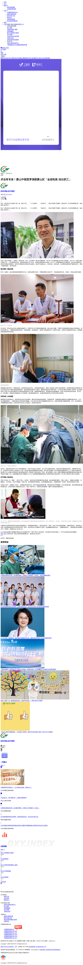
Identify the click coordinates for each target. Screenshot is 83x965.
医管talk (9, 17)
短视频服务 (7, 908)
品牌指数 (4, 846)
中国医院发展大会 (12, 12)
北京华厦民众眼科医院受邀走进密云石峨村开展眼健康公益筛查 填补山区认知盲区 (24, 825)
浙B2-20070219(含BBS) (7, 946)
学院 (5, 22)
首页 (5, 2)
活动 (5, 10)
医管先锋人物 (11, 15)
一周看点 (4, 762)
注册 (5, 54)
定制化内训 (7, 911)
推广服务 (6, 906)
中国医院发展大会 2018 (10, 936)
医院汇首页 (5, 47)
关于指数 (3, 49)
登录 (2, 54)
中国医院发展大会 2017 (10, 938)
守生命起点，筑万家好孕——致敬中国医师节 (14, 797)
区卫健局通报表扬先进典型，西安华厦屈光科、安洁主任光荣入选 (19, 816)
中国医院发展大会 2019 (10, 934)
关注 (5, 3)
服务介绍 (6, 896)
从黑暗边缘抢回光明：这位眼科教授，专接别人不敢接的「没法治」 (20, 808)
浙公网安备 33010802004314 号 (37, 946)
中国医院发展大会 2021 (10, 932)
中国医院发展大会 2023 (10, 931)
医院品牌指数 (11, 7)
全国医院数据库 (11, 9)
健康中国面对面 (11, 14)
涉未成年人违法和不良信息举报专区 (50, 949)
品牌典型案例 (11, 19)
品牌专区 (6, 921)
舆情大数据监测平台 (10, 904)
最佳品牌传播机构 (12, 21)
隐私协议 (6, 900)
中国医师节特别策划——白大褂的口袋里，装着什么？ (16, 787)
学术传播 (6, 909)
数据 (5, 5)
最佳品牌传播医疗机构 (10, 919)
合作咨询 (6, 898)
